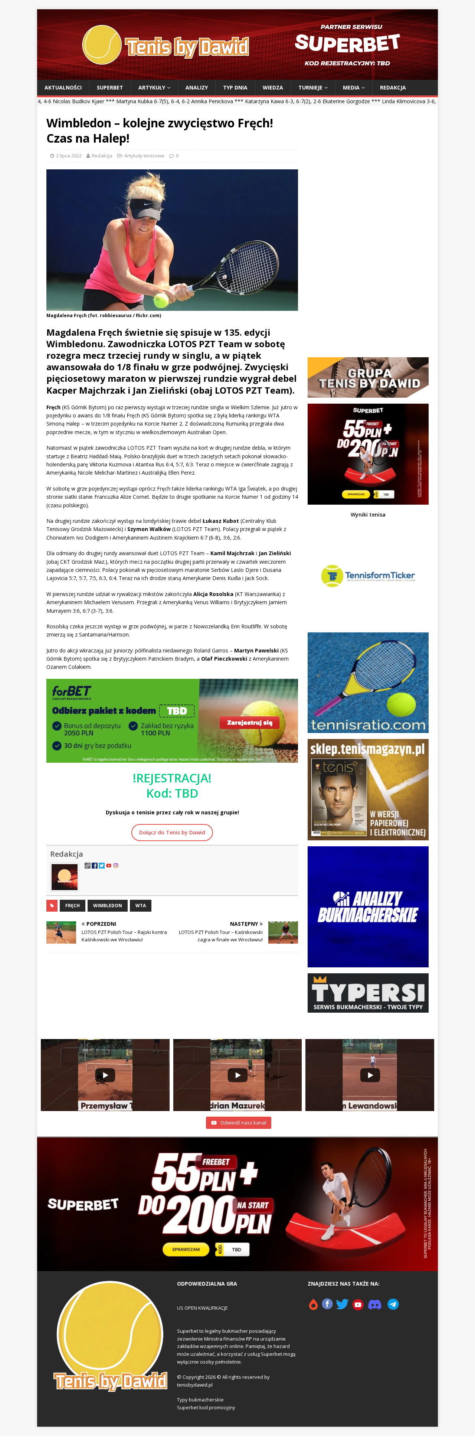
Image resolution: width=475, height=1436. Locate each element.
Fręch (72, 905)
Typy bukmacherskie (200, 1399)
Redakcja (393, 87)
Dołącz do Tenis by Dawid (172, 832)
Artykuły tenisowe (144, 155)
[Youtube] (358, 1307)
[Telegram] (393, 1307)
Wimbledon (107, 905)
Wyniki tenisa (368, 514)
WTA (140, 905)
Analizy (197, 87)
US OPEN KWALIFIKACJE (202, 1308)
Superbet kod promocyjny (206, 1407)
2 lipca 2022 (69, 155)
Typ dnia (235, 87)
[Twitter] (342, 1307)
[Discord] (375, 1307)
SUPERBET (110, 87)
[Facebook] (327, 1307)
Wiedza (273, 87)
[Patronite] (313, 1307)
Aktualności (63, 87)
